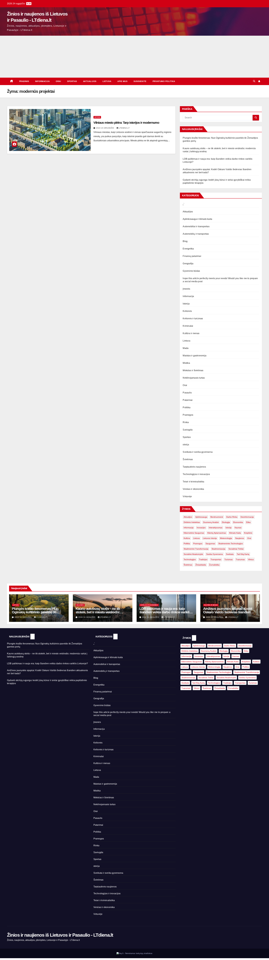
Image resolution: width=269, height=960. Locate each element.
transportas (216, 559)
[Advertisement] (134, 56)
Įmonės (186, 289)
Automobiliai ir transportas (196, 226)
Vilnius (251, 559)
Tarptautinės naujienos (194, 467)
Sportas (72, 81)
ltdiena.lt (124, 128)
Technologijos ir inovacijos (196, 474)
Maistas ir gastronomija (194, 355)
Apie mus (122, 81)
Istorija (186, 303)
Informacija (42, 81)
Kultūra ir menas (191, 333)
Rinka (186, 422)
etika (248, 522)
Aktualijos (89, 81)
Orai (58, 81)
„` (183, 204)
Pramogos (188, 415)
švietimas (188, 565)
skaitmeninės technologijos (230, 543)
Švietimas (188, 459)
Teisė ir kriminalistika (193, 481)
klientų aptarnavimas (216, 533)
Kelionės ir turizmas (193, 318)
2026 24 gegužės (23, 617)
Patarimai (188, 400)
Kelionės (187, 311)
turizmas (228, 559)
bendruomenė (216, 517)
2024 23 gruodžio (105, 128)
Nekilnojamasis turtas (194, 378)
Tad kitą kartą (243, 554)
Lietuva (107, 81)
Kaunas (238, 527)
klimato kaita (235, 533)
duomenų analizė (211, 522)
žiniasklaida (200, 565)
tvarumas (240, 559)
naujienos (239, 538)
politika (187, 543)
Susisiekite (140, 81)
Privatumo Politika (164, 81)
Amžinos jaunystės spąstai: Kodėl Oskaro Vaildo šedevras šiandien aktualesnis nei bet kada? (227, 612)
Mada (185, 348)
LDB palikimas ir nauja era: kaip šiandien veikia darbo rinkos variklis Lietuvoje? (165, 612)
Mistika (186, 363)
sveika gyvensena (214, 554)
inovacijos (201, 527)
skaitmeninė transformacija (196, 549)
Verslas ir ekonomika (193, 489)
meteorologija (226, 538)
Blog (185, 241)
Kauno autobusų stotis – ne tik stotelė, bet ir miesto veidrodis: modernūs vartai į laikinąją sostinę (100, 612)
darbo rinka (231, 517)
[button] (254, 81)
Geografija (188, 263)
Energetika (188, 248)
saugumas (210, 543)
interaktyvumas (215, 527)
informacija (188, 527)
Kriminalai (188, 326)
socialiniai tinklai (236, 549)
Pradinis (24, 81)
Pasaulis (187, 392)
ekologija (226, 522)
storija (186, 444)
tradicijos (203, 559)
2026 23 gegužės (214, 617)
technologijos (190, 559)
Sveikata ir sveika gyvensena (198, 452)
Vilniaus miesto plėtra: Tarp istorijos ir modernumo (126, 122)
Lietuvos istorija (210, 538)
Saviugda (188, 430)
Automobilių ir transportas (196, 234)
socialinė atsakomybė (193, 554)
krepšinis (248, 533)
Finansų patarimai (192, 256)
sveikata (230, 554)
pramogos (197, 543)
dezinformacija (247, 517)
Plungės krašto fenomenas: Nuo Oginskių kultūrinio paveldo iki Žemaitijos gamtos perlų (35, 612)
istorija (228, 527)
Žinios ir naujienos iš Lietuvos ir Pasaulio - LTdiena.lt (60, 935)
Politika (186, 407)
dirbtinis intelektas (192, 522)
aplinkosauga (201, 517)
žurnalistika (214, 565)
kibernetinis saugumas (194, 533)
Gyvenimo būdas (191, 271)
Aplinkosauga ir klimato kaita (197, 219)
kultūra (187, 538)
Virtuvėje (187, 496)
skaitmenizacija (218, 549)
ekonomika (238, 522)
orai (249, 538)
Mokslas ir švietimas (193, 370)
